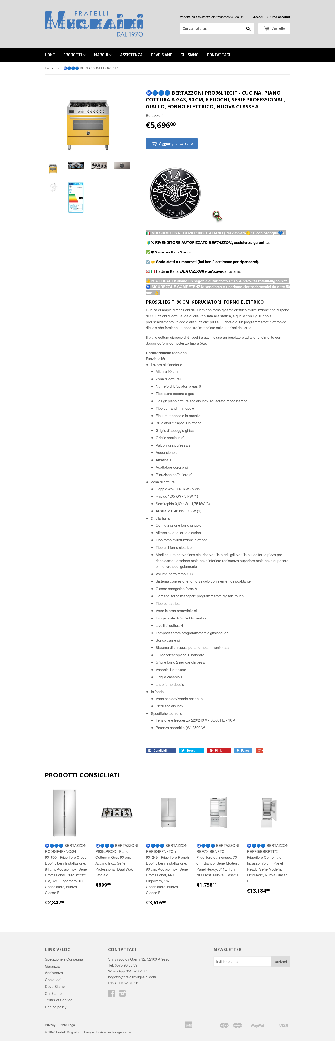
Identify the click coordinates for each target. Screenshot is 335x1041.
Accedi (258, 17)
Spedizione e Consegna (64, 959)
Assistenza (131, 54)
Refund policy (56, 1006)
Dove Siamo (161, 54)
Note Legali (68, 1024)
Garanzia (52, 966)
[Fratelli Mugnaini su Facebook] (112, 994)
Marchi (101, 54)
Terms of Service (58, 999)
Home (50, 54)
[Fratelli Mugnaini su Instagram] (122, 994)
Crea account (280, 17)
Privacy (50, 1024)
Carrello (278, 28)
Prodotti (73, 54)
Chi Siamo (190, 54)
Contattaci (218, 54)
